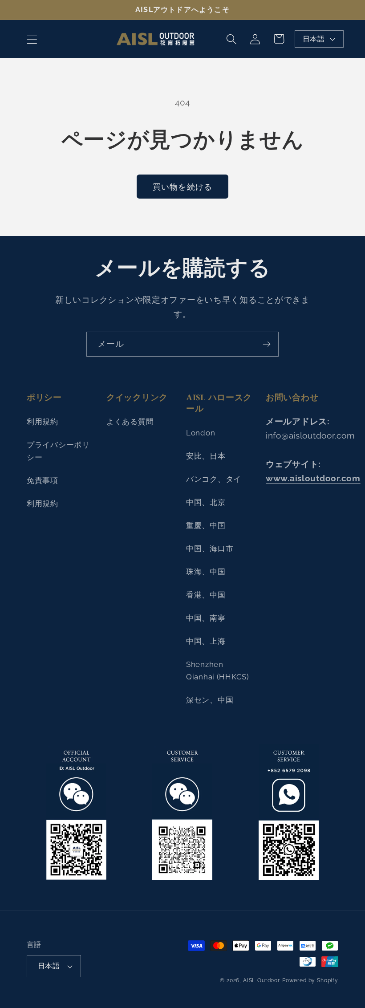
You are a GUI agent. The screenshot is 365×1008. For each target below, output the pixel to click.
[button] (32, 39)
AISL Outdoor (261, 980)
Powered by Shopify (310, 980)
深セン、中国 (209, 699)
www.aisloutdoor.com (313, 478)
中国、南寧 (206, 618)
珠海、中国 (206, 571)
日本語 (313, 39)
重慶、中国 (206, 525)
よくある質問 (130, 421)
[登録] (266, 344)
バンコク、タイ (213, 479)
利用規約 (42, 421)
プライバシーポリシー (58, 451)
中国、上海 (206, 641)
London (200, 432)
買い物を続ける (182, 186)
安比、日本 (206, 455)
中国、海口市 (209, 548)
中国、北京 (206, 502)
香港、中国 (206, 594)
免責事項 (42, 480)
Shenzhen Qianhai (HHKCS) (217, 670)
